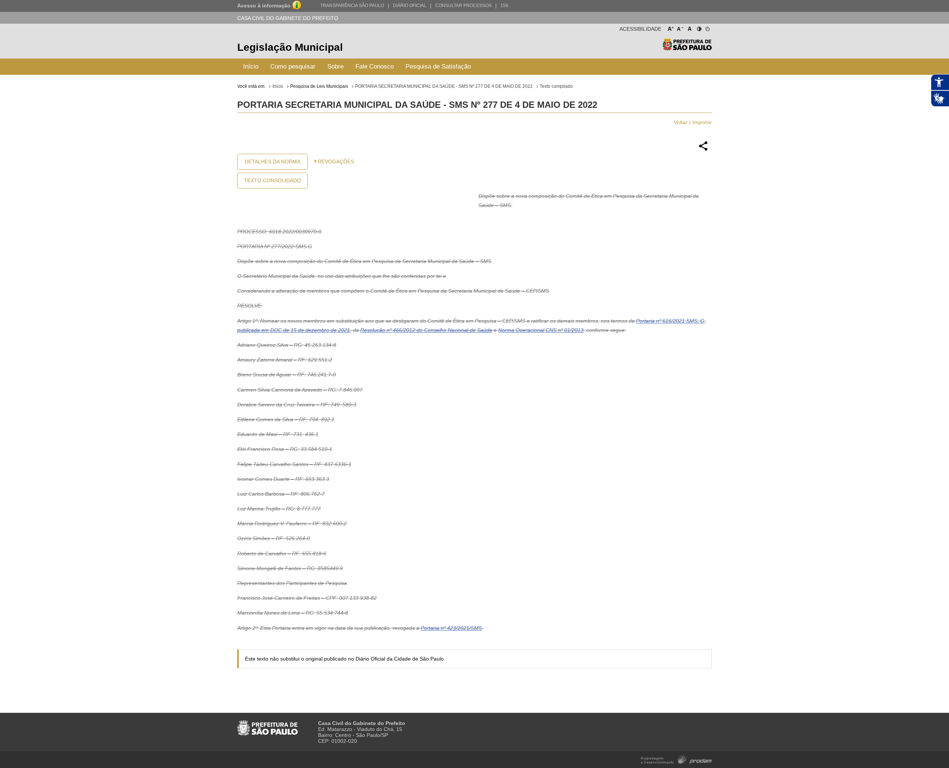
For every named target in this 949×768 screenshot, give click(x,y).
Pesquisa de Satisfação (438, 66)
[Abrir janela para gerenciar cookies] (707, 27)
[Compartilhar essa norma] (703, 150)
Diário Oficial (409, 5)
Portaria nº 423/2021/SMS (451, 628)
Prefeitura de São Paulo (687, 48)
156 (504, 5)
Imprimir (702, 122)
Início (250, 66)
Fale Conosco (375, 66)
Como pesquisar (292, 66)
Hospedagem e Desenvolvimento (676, 759)
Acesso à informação (264, 6)
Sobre (335, 66)
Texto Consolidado (272, 180)
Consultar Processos (463, 5)
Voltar (680, 122)
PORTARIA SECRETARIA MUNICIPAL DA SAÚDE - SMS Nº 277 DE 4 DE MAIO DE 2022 (444, 86)
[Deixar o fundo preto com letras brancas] (698, 27)
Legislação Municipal (290, 47)
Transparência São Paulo (352, 5)
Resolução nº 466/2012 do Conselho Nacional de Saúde (426, 330)
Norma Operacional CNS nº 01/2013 (540, 330)
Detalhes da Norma (272, 161)
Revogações (336, 161)
